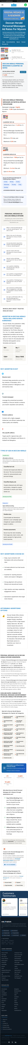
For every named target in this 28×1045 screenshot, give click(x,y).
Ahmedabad (4, 989)
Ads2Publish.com (8, 1035)
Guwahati (16, 996)
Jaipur (15, 1000)
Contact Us (5, 1023)
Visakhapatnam (17, 1010)
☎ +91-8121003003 (9, 864)
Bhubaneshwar (17, 991)
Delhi (15, 994)
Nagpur (3, 1006)
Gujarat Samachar (5, 972)
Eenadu (3, 966)
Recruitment (14, 930)
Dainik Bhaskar (17, 958)
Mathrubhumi (17, 970)
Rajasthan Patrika (18, 960)
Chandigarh (4, 993)
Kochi (2, 1002)
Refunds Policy (6, 1027)
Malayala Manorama (6, 970)
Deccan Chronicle (18, 954)
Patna (15, 1006)
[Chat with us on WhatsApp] (25, 4)
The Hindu (3, 954)
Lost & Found (15, 935)
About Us (5, 1019)
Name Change (7, 935)
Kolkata (16, 1002)
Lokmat (16, 968)
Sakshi (15, 966)
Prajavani (3, 978)
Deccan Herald (17, 956)
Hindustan (3, 962)
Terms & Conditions (7, 1029)
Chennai (16, 993)
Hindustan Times (18, 952)
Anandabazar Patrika (19, 964)
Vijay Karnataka (4, 980)
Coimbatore (4, 994)
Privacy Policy (6, 1025)
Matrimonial (6, 930)
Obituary (23, 935)
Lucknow (3, 1004)
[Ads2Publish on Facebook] (9, 1042)
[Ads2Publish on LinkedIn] (15, 1042)
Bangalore (16, 989)
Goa (2, 996)
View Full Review (5, 914)
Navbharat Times (18, 976)
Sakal (2, 968)
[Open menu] (2, 5)
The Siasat (16, 974)
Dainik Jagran (4, 960)
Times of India (4, 952)
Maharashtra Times (5, 976)
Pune (2, 1008)
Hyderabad (3, 998)
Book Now (23, 72)
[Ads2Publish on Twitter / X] (12, 1042)
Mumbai (16, 1004)
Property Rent (15, 933)
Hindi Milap (4, 964)
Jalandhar (3, 1000)
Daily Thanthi (17, 972)
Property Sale (6, 933)
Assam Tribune (4, 958)
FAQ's (4, 1021)
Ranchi (15, 1008)
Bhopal (3, 991)
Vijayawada (3, 1010)
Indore (15, 998)
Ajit (2, 974)
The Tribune (4, 956)
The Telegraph (17, 978)
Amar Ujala (16, 962)
